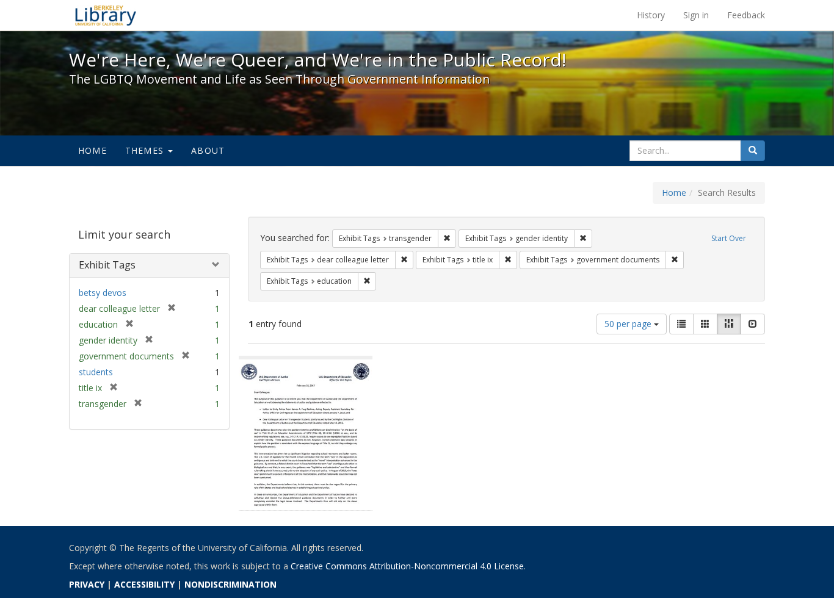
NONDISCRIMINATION (230, 584)
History (651, 15)
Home (92, 150)
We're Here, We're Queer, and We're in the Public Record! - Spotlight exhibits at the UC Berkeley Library (105, 15)
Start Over (728, 238)
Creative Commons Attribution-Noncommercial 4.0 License (407, 566)
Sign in (696, 15)
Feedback (746, 15)
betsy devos (102, 292)
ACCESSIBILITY (144, 584)
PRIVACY (86, 584)
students (96, 372)
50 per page (629, 324)
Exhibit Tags (107, 265)
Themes (146, 150)
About (208, 150)
